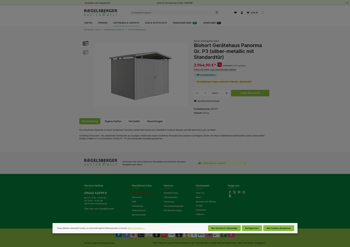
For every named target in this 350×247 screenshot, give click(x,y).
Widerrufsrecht (139, 210)
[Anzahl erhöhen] (227, 93)
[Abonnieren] (245, 163)
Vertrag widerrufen (141, 193)
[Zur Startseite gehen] (100, 12)
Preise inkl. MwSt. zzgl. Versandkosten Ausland (215, 69)
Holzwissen (169, 201)
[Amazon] (229, 197)
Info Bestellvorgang (173, 210)
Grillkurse (200, 214)
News (198, 197)
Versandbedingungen (174, 206)
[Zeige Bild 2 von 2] (145, 107)
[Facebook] (230, 193)
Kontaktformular (107, 208)
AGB (134, 201)
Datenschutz (137, 206)
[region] (134, 75)
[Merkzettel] (235, 13)
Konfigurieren (252, 228)
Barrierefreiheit (139, 215)
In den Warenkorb (250, 93)
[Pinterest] (239, 193)
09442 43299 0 (95, 193)
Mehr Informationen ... (136, 228)
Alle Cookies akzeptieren (279, 228)
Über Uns (200, 193)
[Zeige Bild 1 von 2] (138, 107)
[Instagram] (243, 193)
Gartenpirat (201, 210)
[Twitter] (235, 193)
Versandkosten (201, 243)
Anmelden (89, 3)
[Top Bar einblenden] (263, 13)
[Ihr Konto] (242, 13)
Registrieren (104, 3)
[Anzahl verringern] (197, 93)
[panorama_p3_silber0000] (141, 75)
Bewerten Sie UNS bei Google (206, 203)
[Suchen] (217, 13)
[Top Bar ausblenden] (347, 3)
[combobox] (172, 13)
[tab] (89, 121)
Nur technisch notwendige (224, 228)
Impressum (137, 197)
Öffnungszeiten (171, 197)
